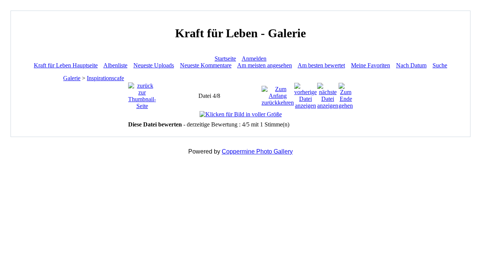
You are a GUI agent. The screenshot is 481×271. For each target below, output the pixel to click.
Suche (440, 65)
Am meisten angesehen (264, 65)
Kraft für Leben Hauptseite (66, 65)
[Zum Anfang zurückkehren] (278, 94)
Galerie (71, 78)
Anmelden (254, 58)
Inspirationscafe (105, 78)
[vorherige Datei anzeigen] (305, 94)
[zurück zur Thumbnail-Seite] (142, 94)
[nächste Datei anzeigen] (327, 94)
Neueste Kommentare (205, 65)
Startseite (225, 58)
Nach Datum (411, 65)
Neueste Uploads (153, 65)
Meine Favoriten (370, 65)
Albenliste (115, 65)
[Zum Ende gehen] (346, 94)
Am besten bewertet (321, 65)
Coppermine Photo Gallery (257, 151)
